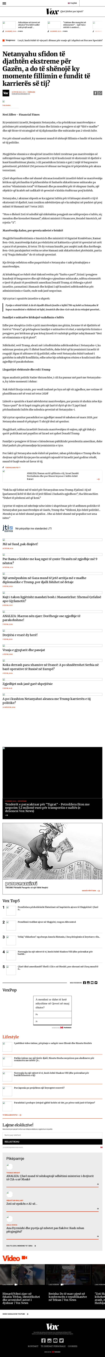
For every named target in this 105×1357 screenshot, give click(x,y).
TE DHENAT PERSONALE (53, 1346)
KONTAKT (33, 1346)
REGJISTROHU (12, 1141)
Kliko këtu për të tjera (89, 890)
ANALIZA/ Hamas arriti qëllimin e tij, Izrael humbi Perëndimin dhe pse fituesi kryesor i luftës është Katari (53, 476)
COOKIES (72, 1346)
